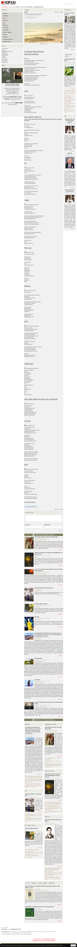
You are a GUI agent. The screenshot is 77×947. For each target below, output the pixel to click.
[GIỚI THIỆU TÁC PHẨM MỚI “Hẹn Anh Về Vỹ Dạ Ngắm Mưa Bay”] (29, 912)
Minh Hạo (36, 557)
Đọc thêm (60, 549)
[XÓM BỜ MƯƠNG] (29, 661)
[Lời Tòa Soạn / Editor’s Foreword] (70, 19)
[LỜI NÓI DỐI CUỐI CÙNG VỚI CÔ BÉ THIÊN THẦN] (29, 543)
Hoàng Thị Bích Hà (37, 590)
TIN (65, 116)
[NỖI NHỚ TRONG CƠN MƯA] (69, 71)
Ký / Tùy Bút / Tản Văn (30, 825)
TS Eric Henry (44, 890)
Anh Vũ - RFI (4, 58)
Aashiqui (3, 50)
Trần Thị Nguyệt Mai (50, 824)
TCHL (70, 134)
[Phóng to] (27, 12)
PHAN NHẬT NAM (57, 878)
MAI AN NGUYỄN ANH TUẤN (40, 539)
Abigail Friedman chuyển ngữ (7, 51)
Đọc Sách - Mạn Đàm (42, 883)
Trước (57, 12)
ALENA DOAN (5, 55)
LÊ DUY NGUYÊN (72, 62)
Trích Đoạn (33, 883)
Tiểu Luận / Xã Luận (49, 771)
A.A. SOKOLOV (5, 48)
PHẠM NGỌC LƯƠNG (38, 661)
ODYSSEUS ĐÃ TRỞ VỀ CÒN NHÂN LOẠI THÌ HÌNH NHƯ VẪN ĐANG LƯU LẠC (53, 776)
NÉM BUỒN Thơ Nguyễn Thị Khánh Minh (68, 102)
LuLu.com (19, 96)
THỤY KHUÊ (30, 782)
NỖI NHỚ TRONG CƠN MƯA (69, 60)
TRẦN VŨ (52, 878)
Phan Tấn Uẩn (30, 857)
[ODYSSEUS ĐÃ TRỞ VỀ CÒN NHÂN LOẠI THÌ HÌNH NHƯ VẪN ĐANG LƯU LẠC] (29, 560)
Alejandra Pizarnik (5, 54)
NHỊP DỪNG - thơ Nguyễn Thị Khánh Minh (68, 97)
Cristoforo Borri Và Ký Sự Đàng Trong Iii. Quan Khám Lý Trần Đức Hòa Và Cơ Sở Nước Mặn (33, 781)
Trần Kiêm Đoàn (37, 606)
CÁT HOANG (37, 679)
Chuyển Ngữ (51, 883)
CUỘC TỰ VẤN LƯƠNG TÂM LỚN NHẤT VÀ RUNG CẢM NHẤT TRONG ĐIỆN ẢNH (53, 804)
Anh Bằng (3, 56)
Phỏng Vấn (47, 816)
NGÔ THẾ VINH (37, 638)
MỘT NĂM (36, 617)
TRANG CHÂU (56, 824)
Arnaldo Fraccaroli (5, 62)
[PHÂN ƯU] (69, 162)
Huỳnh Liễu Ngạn (37, 619)
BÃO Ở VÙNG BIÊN (31, 815)
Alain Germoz (4, 52)
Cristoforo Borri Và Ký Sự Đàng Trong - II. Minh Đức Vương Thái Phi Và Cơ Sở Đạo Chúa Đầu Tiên (33, 785)
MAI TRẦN (50, 875)
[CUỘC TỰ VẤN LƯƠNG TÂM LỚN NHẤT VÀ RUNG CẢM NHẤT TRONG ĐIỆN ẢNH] (29, 571)
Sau (60, 12)
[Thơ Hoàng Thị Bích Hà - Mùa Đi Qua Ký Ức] (29, 594)
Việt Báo (69, 203)
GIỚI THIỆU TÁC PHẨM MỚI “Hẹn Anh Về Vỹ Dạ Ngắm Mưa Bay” (39, 906)
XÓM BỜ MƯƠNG (38, 658)
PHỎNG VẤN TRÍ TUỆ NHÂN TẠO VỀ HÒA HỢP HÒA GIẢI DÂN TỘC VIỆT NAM (53, 870)
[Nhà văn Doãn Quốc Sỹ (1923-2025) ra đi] (69, 198)
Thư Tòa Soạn (67, 10)
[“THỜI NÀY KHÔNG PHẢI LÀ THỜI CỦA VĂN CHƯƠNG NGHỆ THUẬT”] (29, 705)
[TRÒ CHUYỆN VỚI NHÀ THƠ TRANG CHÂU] (49, 832)
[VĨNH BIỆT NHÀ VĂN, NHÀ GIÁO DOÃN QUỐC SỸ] (69, 129)
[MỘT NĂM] (29, 624)
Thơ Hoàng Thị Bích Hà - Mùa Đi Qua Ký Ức (43, 587)
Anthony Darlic (4, 61)
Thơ (26, 791)
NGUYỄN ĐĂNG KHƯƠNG (30, 17)
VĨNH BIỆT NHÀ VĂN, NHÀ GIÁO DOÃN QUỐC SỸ (70, 121)
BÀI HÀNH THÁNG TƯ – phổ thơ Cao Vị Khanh (69, 108)
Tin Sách (28, 883)
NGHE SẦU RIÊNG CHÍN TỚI (40, 603)
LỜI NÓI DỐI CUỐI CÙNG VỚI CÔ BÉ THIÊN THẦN (46, 537)
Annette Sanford (5, 59)
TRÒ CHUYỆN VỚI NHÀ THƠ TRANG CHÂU (53, 820)
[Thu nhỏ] (25, 12)
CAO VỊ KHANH (70, 109)
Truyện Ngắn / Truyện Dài (50, 724)
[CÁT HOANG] (29, 683)
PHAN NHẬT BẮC (30, 851)
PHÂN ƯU (70, 153)
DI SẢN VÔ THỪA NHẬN (51, 811)
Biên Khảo (27, 724)
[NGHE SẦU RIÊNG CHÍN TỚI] (29, 608)
